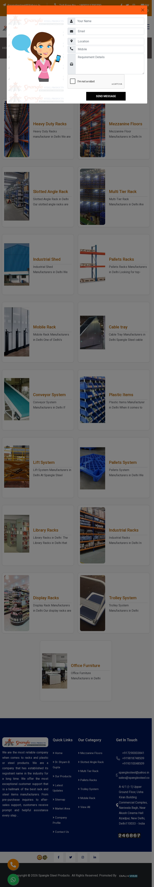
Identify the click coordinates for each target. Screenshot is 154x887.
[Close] (143, 10)
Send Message (106, 96)
